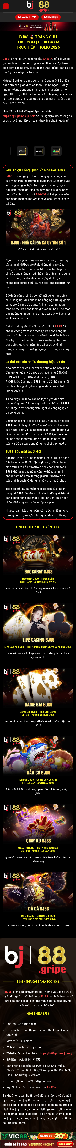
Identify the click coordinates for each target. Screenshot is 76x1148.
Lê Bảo (51, 1087)
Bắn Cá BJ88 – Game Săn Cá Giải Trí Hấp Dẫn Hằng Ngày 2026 (38, 781)
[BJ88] (38, 6)
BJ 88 (44, 996)
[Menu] (6, 6)
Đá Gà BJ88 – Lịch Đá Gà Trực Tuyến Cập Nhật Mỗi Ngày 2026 (38, 917)
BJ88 (6, 58)
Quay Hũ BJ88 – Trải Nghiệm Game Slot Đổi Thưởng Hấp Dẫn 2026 (38, 849)
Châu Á (47, 58)
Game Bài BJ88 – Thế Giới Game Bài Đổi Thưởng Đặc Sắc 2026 (38, 713)
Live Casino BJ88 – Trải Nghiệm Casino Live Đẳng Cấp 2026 (38, 646)
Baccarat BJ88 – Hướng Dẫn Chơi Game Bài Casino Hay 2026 (38, 580)
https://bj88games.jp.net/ (19, 116)
